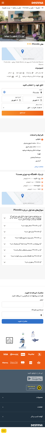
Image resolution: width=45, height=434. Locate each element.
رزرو (3, 430)
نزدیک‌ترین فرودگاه (37, 310)
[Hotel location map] (22, 53)
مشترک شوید (22, 321)
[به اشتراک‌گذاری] (3, 14)
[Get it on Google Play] (34, 379)
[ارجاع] (4, 92)
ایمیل (41, 300)
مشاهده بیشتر (38, 167)
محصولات (39, 397)
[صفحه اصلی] (42, 8)
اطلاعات (40, 407)
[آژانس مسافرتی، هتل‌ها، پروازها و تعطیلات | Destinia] (37, 3)
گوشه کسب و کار (37, 417)
